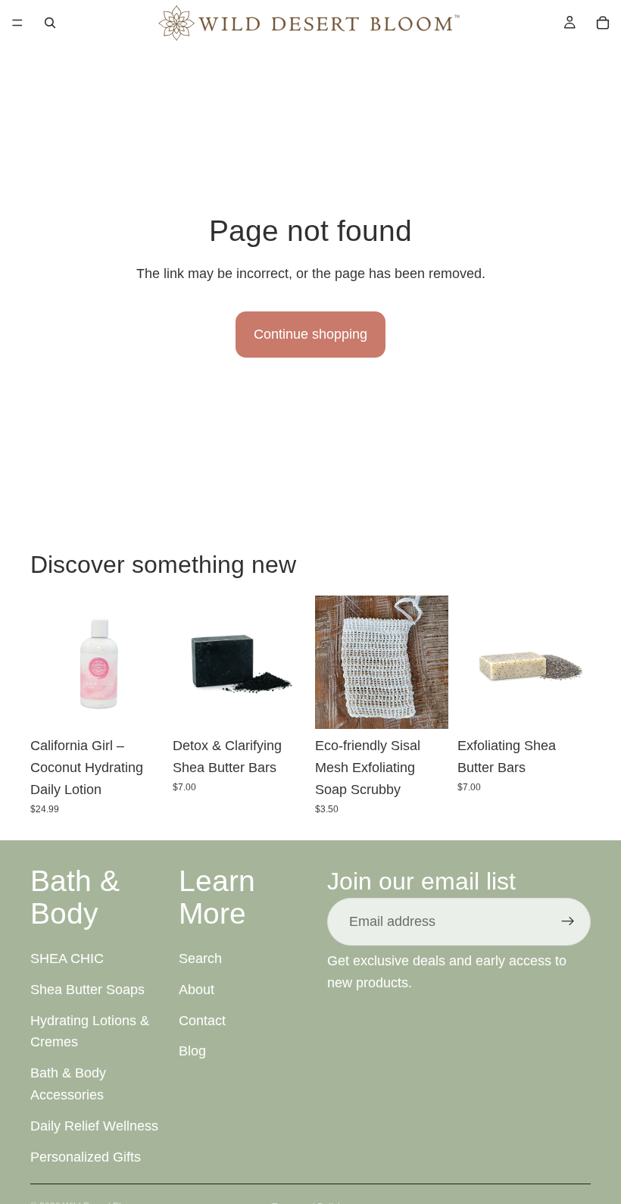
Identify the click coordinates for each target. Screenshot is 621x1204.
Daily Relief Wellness (94, 1125)
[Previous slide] (189, 662)
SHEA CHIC (67, 958)
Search (200, 958)
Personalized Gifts (85, 1156)
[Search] (50, 22)
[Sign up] (568, 921)
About (196, 988)
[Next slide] (289, 662)
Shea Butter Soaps (87, 988)
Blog (192, 1051)
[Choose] (282, 706)
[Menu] (17, 22)
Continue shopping (310, 334)
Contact (202, 1019)
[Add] (140, 706)
